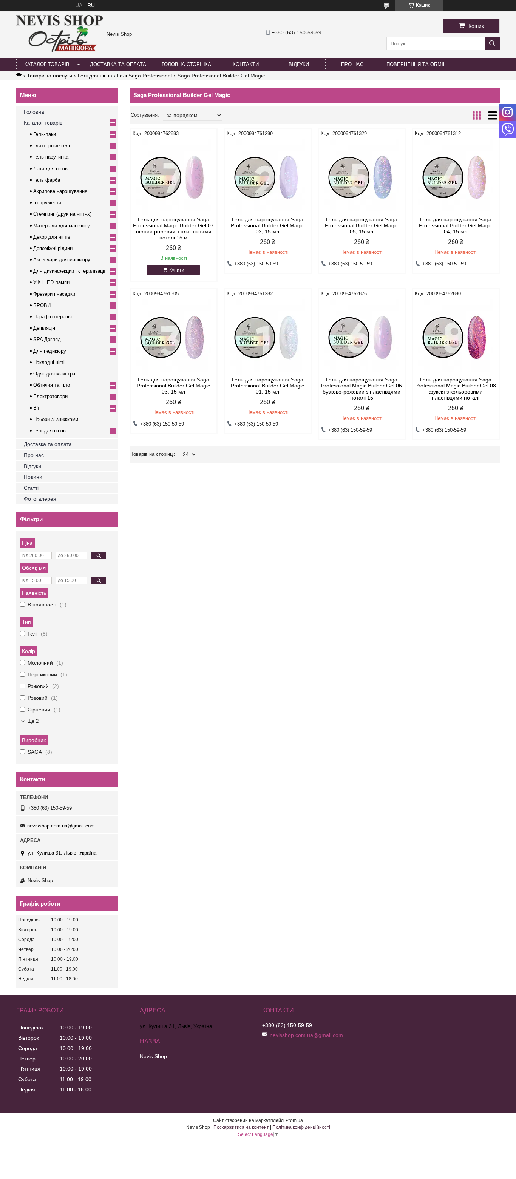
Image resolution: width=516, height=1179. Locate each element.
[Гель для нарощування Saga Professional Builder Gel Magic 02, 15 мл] (268, 177)
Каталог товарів (47, 64)
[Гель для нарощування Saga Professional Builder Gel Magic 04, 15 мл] (456, 177)
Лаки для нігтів (50, 168)
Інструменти (47, 202)
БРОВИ (42, 305)
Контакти (246, 64)
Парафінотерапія (52, 316)
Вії (36, 408)
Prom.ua (294, 1120)
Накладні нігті (49, 362)
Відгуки (299, 64)
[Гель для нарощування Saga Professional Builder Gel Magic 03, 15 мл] (174, 337)
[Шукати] (492, 43)
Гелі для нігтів (95, 76)
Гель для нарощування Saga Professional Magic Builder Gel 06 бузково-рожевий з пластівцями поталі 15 (361, 389)
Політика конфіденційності (301, 1127)
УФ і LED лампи (51, 282)
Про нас (352, 64)
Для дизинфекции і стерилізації (69, 271)
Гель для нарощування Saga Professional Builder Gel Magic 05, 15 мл (361, 225)
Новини (33, 477)
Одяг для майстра (54, 374)
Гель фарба (46, 180)
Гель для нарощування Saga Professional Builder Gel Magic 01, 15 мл (267, 386)
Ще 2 (33, 721)
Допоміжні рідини (53, 248)
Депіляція (44, 328)
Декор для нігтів (51, 237)
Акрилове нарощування (60, 191)
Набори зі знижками (55, 419)
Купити (176, 270)
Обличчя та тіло (51, 385)
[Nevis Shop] (59, 50)
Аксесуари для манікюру (61, 259)
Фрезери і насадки (54, 294)
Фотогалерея (40, 499)
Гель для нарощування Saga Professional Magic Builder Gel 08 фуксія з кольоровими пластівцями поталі (455, 389)
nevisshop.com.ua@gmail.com (61, 826)
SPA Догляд (47, 339)
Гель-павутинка (50, 157)
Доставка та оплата (118, 64)
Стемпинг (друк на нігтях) (62, 214)
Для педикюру (49, 351)
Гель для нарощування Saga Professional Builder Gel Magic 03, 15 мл (173, 386)
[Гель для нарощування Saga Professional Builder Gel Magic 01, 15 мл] (268, 337)
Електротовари (50, 396)
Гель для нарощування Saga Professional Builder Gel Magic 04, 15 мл (455, 225)
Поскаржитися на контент (241, 1127)
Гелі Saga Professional (144, 76)
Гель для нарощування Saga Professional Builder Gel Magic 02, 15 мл (267, 225)
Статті (31, 488)
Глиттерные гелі (51, 145)
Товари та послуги (49, 76)
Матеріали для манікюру (61, 225)
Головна (34, 112)
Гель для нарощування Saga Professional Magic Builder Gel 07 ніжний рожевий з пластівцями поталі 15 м (173, 228)
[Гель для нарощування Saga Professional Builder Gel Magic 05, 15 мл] (362, 177)
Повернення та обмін (416, 64)
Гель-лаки (44, 134)
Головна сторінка (186, 64)
